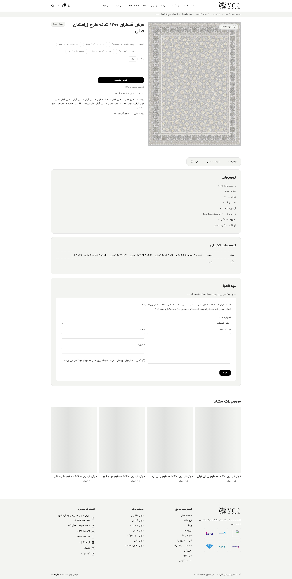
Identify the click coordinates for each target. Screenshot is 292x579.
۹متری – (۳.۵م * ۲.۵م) (104, 255)
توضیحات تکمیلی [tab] (214, 161)
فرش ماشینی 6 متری (110, 103)
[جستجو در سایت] (52, 5)
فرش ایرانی (60, 99)
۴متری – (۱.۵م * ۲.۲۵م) (149, 255)
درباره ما (188, 530)
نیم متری (140, 107)
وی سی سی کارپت (233, 14)
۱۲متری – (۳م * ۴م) (82, 255)
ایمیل (141, 344)
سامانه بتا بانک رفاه (138, 5)
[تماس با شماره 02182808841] (69, 5)
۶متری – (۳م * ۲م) (126, 255)
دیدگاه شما (225, 329)
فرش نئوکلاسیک (135, 535)
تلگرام (87, 548)
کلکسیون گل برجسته (123, 113)
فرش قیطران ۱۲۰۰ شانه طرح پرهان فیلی (219, 476)
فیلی (210, 261)
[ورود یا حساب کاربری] (58, 5)
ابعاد (141, 44)
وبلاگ (176, 5)
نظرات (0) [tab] (195, 161)
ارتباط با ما (187, 535)
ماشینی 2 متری (75, 103)
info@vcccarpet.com (79, 525)
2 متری (133, 99)
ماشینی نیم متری (59, 103)
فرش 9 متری (71, 99)
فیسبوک (85, 553)
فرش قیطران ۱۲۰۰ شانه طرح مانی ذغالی (75, 476)
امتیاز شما (225, 317)
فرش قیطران (138, 103)
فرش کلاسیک (126, 103)
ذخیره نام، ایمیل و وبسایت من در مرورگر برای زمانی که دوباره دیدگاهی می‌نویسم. (102, 360)
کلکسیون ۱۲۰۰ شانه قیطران (208, 14)
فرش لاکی (139, 540)
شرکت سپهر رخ (159, 5)
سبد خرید (187, 555)
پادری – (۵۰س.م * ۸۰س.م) (198, 255)
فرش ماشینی (137, 515)
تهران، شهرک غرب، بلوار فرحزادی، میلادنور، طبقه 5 (73, 518)
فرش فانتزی (138, 520)
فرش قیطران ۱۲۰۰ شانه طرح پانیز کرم (172, 476)
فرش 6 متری (83, 99)
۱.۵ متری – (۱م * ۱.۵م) (173, 255)
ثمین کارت (120, 5)
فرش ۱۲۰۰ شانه (109, 99)
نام (142, 329)
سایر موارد (106, 5)
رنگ (142, 58)
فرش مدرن (138, 530)
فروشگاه (189, 5)
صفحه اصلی (186, 515)
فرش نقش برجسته (91, 103)
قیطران (136, 113)
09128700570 (83, 536)
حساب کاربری (185, 560)
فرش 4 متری (95, 99)
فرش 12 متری (123, 99)
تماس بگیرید (121, 80)
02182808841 (83, 531)
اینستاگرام (85, 542)
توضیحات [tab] (232, 161)
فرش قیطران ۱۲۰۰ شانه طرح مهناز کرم (124, 476)
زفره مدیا (55, 574)
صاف (135, 64)
